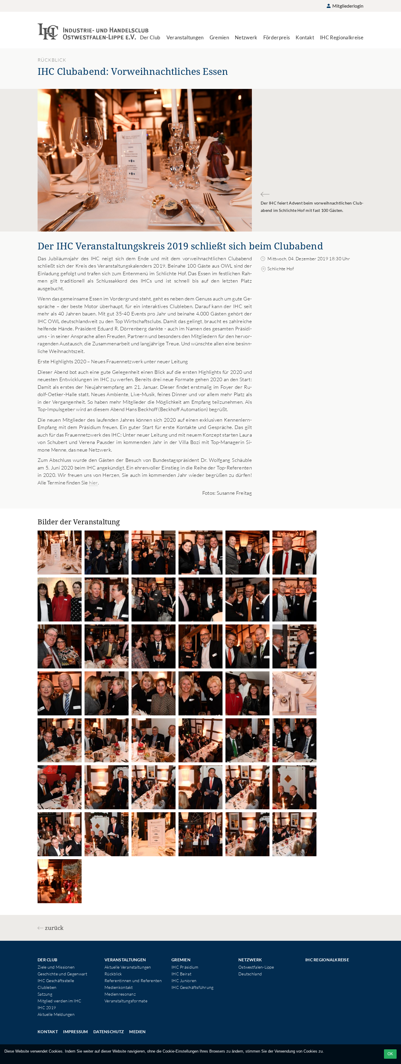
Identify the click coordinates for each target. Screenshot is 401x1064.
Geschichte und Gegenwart (62, 973)
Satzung (45, 994)
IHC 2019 (47, 1007)
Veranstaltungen (185, 37)
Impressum (75, 1031)
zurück (54, 928)
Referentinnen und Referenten (133, 980)
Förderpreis (276, 37)
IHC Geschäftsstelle (56, 980)
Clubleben (47, 987)
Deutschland (250, 973)
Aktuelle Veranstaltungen (128, 967)
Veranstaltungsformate (126, 1000)
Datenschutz (108, 1031)
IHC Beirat (181, 973)
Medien (137, 1031)
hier (93, 482)
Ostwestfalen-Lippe (256, 967)
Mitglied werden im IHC (59, 1000)
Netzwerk (246, 37)
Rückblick (113, 973)
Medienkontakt (119, 987)
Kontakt (305, 37)
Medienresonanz (120, 994)
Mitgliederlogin (347, 6)
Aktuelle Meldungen (56, 1014)
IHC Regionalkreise (341, 37)
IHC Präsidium (184, 967)
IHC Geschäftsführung (192, 987)
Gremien (219, 37)
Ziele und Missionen (56, 967)
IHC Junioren (183, 980)
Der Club (150, 37)
